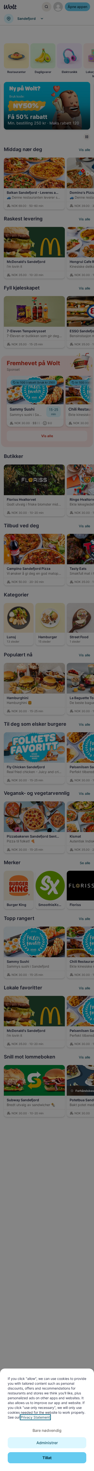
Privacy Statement (35, 1417)
